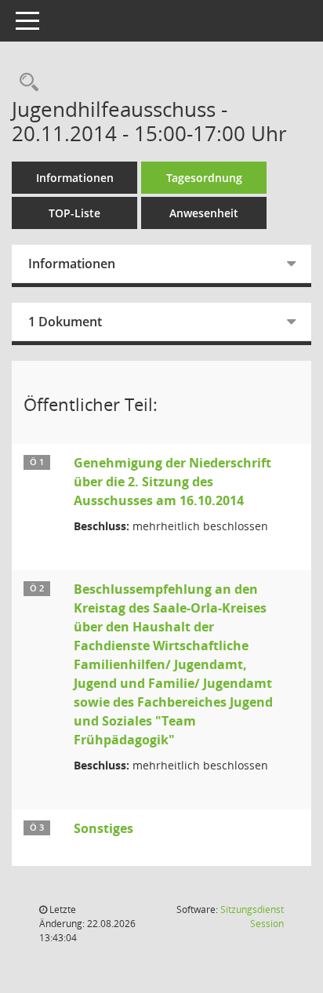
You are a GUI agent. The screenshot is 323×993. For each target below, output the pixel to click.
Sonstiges (103, 828)
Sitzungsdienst (252, 916)
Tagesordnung (204, 177)
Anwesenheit (203, 213)
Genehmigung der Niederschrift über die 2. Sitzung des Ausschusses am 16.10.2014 (172, 481)
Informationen (75, 177)
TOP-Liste (74, 213)
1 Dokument (65, 321)
